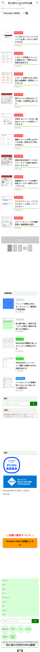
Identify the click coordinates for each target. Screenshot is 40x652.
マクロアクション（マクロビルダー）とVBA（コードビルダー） (26, 204)
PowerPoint (5, 597)
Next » (20, 240)
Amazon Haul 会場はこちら (20, 543)
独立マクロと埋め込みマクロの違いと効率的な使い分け (26, 101)
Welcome (5, 629)
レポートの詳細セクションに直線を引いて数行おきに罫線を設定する (26, 60)
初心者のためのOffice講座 (20, 645)
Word (3, 589)
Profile (13, 629)
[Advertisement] (20, 23)
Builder (5, 636)
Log (20, 629)
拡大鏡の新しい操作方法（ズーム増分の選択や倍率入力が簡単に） (26, 326)
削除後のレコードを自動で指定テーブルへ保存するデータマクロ (26, 183)
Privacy (28, 629)
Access (4, 602)
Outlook (4, 610)
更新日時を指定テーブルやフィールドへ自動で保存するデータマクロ (26, 162)
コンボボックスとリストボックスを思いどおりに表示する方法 (26, 39)
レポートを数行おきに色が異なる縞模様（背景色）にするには (26, 80)
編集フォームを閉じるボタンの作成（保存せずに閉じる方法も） (26, 142)
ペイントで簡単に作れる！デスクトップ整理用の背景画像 (26, 306)
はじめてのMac (13, 636)
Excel (4, 593)
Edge (3, 614)
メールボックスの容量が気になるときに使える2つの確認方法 (26, 385)
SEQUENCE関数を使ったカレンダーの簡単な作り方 (26, 346)
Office (4, 585)
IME (3, 606)
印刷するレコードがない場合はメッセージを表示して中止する (26, 121)
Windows (5, 580)
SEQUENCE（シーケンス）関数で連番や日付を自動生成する (26, 365)
